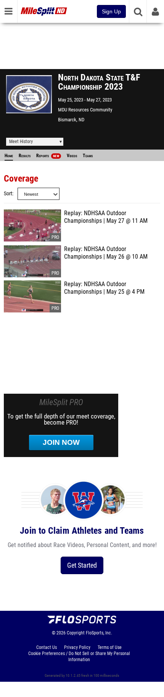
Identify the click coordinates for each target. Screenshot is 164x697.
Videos (72, 155)
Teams (88, 155)
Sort (8, 193)
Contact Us (46, 647)
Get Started (82, 565)
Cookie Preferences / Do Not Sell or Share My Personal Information (79, 656)
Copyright (76, 633)
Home (9, 155)
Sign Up (111, 11)
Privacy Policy (77, 647)
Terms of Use (110, 647)
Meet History (21, 141)
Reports (47, 155)
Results (25, 155)
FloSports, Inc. (99, 633)
